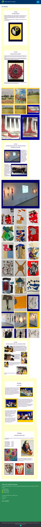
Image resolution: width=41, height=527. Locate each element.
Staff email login (6, 490)
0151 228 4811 (5, 489)
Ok (20, 525)
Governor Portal (6, 492)
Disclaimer (3, 498)
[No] (39, 524)
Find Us (3, 487)
